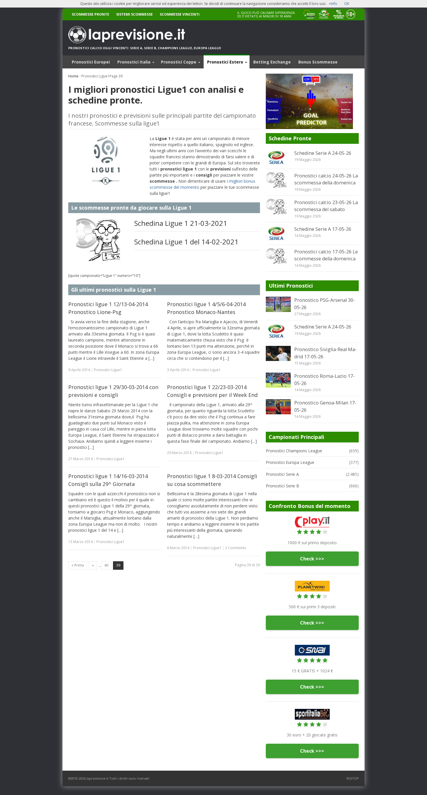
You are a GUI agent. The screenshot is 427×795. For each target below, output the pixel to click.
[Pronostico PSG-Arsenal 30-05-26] (278, 304)
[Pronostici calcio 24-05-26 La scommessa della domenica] (278, 180)
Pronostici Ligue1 (108, 369)
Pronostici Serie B (282, 486)
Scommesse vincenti (180, 14)
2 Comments (235, 547)
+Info (333, 3)
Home (73, 76)
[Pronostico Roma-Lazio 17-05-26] (278, 380)
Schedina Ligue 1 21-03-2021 (180, 223)
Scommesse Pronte (90, 14)
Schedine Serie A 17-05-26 (322, 229)
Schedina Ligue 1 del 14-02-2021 (186, 241)
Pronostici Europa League (290, 462)
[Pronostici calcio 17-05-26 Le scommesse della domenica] (278, 256)
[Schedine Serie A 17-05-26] (278, 234)
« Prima (77, 565)
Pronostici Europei (91, 62)
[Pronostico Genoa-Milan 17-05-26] (278, 406)
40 (106, 565)
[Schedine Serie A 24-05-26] (278, 158)
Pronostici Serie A (282, 474)
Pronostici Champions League (294, 450)
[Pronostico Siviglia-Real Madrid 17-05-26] (278, 353)
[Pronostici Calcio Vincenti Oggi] (144, 35)
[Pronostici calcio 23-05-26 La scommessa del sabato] (278, 207)
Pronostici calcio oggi (90, 48)
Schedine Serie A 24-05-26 (322, 153)
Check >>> (312, 559)
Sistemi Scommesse (134, 14)
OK (346, 3)
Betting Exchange (272, 62)
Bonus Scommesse (318, 62)
